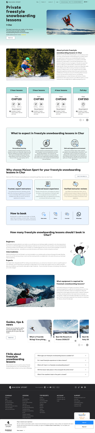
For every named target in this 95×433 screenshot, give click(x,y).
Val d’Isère (42, 410)
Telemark (24, 404)
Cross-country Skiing (27, 402)
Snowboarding (25, 399)
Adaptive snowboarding (27, 415)
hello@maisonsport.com (79, 397)
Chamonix (42, 399)
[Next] (87, 120)
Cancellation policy (78, 402)
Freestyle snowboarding (27, 410)
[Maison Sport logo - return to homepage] (18, 387)
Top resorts (44, 395)
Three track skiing (26, 417)
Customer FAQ (77, 404)
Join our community (10, 409)
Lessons (50, 2)
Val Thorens (42, 412)
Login (57, 2)
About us (7, 397)
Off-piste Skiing (26, 405)
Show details (20, 430)
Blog (6, 399)
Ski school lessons (9, 402)
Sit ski (23, 412)
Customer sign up (61, 399)
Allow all (84, 422)
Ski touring (24, 400)
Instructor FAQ (77, 406)
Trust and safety (8, 407)
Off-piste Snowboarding (28, 407)
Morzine (41, 407)
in (9, 25)
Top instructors (8, 404)
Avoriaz (41, 397)
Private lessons (8, 401)
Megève (41, 404)
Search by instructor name (11, 406)
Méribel (41, 405)
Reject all (84, 426)
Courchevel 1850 (44, 400)
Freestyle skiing (26, 409)
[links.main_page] (13, 2)
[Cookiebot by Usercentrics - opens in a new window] (8, 430)
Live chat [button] (76, 399)
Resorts (43, 2)
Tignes (41, 409)
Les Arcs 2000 (43, 402)
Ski (23, 397)
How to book (77, 401)
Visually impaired (26, 414)
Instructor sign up (64, 2)
